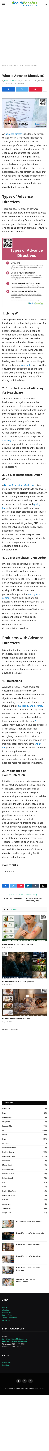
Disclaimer (6, 1320)
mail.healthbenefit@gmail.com (14, 1341)
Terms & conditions (9, 1318)
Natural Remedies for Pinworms (16, 1019)
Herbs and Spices (8, 1156)
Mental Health (7, 1165)
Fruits (4, 1139)
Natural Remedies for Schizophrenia (18, 981)
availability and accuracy (30, 705)
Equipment (6, 1122)
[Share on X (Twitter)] (22, 89)
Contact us (6, 1313)
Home (4, 1307)
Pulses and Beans (8, 1195)
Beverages (6, 1109)
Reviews (5, 1200)
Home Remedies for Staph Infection (17, 944)
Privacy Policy (7, 1315)
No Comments (8, 83)
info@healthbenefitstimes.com (14, 1339)
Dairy (4, 1113)
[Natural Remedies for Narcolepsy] (8, 1259)
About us (5, 1310)
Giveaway (5, 1143)
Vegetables (6, 1208)
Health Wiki (6, 1363)
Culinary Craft (10, 81)
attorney (6, 440)
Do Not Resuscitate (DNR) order (20, 485)
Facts (4, 1130)
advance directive (15, 133)
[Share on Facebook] (8, 89)
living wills (26, 365)
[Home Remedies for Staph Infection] (24, 928)
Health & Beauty (8, 1152)
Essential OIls (7, 1126)
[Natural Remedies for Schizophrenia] (24, 965)
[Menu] (3, 3)
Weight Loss (6, 1213)
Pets (4, 1187)
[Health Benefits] (24, 3)
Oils (3, 1182)
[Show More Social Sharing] (44, 89)
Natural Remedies (8, 1169)
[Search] (45, 3)
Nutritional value (8, 1174)
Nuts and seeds (7, 1178)
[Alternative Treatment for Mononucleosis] (8, 1282)
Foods (4, 1135)
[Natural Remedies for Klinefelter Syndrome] (8, 1270)
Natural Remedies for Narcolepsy (28, 1256)
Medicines (6, 1161)
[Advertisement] (24, 35)
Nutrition (5, 1365)
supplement (6, 1204)
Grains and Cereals (9, 1148)
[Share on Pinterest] (35, 89)
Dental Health (7, 1117)
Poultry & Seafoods (9, 1191)
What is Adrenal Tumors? (13, 898)
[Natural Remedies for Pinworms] (24, 1002)
